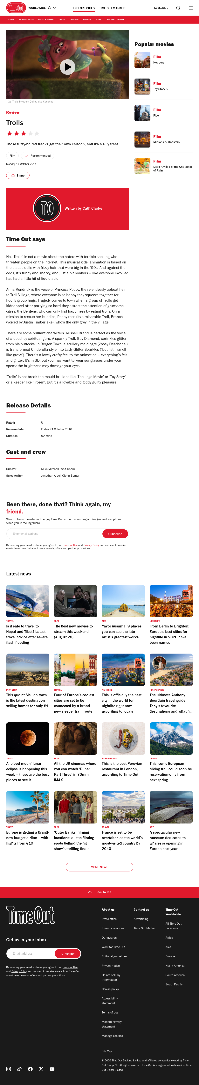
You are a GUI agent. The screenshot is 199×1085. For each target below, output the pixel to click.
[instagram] (8, 1069)
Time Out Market (116, 20)
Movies (87, 20)
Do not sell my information (111, 978)
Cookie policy (110, 989)
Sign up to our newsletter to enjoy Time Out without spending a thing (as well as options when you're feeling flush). (63, 521)
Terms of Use (70, 545)
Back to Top (103, 892)
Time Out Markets (112, 8)
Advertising (141, 919)
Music (99, 20)
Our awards (109, 938)
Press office (109, 919)
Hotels (75, 20)
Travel (62, 20)
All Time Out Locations (174, 926)
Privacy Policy (91, 545)
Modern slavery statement (112, 1024)
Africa (169, 938)
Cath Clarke (92, 209)
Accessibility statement (110, 1001)
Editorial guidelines (114, 956)
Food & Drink (46, 20)
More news (99, 867)
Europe (170, 956)
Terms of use (110, 1012)
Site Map (107, 1051)
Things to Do (26, 20)
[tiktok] (19, 1069)
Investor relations (113, 928)
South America (175, 975)
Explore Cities (84, 8)
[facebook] (30, 1069)
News (11, 20)
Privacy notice (111, 966)
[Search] (178, 7)
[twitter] (41, 1069)
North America (175, 966)
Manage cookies (112, 1036)
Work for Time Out (113, 947)
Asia (168, 947)
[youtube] (52, 1069)
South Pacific (174, 984)
